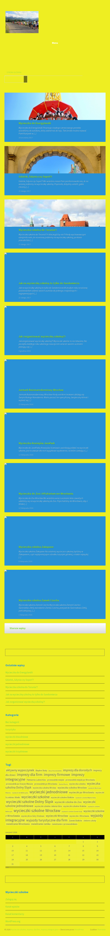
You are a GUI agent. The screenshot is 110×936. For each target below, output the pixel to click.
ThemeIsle (101, 929)
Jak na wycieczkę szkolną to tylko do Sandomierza (49, 283)
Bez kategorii (12, 722)
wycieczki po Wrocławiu (81, 792)
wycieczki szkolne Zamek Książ (72, 811)
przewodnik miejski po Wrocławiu (80, 779)
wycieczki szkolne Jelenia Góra (48, 806)
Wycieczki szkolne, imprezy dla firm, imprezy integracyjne (34, 929)
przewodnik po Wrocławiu (45, 783)
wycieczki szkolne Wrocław (37, 810)
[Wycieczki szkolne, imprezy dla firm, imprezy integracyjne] (21, 33)
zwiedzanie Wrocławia (18, 824)
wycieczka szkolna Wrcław (44, 787)
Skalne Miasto (63, 784)
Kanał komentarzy (14, 914)
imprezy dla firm (29, 774)
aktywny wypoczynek (20, 770)
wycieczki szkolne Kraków (74, 806)
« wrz (7, 867)
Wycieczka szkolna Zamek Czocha (39, 600)
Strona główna (14, 72)
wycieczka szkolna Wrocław (72, 787)
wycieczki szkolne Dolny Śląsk (29, 801)
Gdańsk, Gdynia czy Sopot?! (35, 176)
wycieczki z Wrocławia (79, 816)
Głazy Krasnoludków (55, 771)
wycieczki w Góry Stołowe (32, 816)
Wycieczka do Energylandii (35, 123)
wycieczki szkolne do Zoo (68, 802)
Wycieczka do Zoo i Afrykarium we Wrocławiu (46, 493)
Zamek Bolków (75, 820)
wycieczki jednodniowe (17, 744)
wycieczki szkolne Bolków (62, 797)
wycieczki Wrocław (57, 815)
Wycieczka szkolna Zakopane (36, 547)
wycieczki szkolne (35, 796)
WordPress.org (12, 921)
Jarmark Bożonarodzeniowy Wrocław (41, 390)
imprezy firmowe (57, 774)
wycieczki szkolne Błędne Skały (85, 798)
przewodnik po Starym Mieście (19, 783)
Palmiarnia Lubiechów (36, 779)
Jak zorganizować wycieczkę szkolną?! (42, 336)
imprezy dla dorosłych (77, 770)
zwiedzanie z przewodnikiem (64, 824)
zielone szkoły (90, 820)
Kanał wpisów (12, 906)
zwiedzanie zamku (40, 824)
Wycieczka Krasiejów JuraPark (37, 443)
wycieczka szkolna (77, 783)
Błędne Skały (41, 770)
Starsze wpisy (17, 628)
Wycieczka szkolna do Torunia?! (38, 230)
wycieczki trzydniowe (16, 751)
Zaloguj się (10, 899)
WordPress (79, 929)
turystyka (10, 729)
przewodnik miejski (55, 779)
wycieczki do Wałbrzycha (20, 793)
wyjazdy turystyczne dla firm (46, 820)
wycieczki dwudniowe (16, 736)
